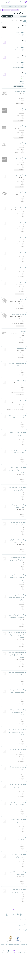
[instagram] (7, 914)
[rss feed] (21, 914)
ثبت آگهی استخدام (6, 16)
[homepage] (14, 910)
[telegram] (14, 914)
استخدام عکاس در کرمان (20, 13)
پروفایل (2, 952)
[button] (23, 10)
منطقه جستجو (6, 10)
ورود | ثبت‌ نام (5, 2)
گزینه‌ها (19, 952)
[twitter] (10, 914)
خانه (25, 952)
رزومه (8, 952)
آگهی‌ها (14, 952)
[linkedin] (17, 914)
